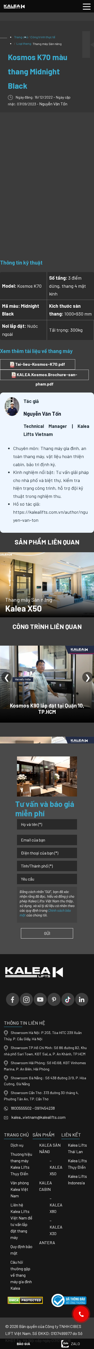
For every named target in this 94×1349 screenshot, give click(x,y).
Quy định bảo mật (21, 1249)
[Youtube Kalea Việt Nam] (40, 999)
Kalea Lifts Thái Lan (77, 1148)
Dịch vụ (17, 1144)
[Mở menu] (87, 6)
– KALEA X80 (56, 1205)
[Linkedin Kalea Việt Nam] (81, 999)
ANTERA (47, 1242)
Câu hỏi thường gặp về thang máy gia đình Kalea (21, 1275)
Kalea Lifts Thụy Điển (77, 1164)
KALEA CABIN (45, 1186)
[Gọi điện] (81, 1313)
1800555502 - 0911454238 (33, 1108)
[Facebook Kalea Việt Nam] (12, 999)
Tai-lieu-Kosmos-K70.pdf (39, 364)
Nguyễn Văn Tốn (53, 103)
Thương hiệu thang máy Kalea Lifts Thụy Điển (21, 1164)
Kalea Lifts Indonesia (77, 1179)
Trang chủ (21, 37)
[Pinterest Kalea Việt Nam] (54, 999)
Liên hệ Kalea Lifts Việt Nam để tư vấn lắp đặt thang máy (21, 1221)
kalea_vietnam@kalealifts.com (38, 1117)
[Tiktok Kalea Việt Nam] (67, 999)
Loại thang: (39, 44)
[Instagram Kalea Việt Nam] (26, 999)
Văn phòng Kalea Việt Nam (19, 1189)
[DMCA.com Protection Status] (25, 1299)
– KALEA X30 (56, 1227)
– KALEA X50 (56, 1167)
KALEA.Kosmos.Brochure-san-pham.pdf (46, 376)
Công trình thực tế (42, 37)
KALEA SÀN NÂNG (50, 1148)
